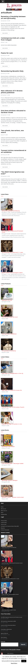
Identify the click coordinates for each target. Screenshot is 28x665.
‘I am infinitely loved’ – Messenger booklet (12, 463)
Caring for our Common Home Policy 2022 (10, 526)
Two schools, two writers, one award (12, 131)
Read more (5, 33)
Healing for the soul (7, 300)
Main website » (10, 653)
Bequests (3, 528)
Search (3, 641)
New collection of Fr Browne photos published (11, 92)
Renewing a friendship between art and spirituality (13, 17)
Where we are (4, 510)
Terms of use (3, 524)
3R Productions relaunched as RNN (8, 621)
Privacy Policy (4, 520)
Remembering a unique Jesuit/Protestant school (12, 231)
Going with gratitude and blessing (11, 210)
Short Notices (4, 637)
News (2, 512)
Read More (14, 663)
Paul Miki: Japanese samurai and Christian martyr (11, 617)
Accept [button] (23, 661)
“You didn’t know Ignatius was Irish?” (12, 173)
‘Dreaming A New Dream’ (8, 446)
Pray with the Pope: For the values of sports (13, 407)
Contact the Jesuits (5, 529)
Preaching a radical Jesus (6, 629)
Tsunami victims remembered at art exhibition (13, 151)
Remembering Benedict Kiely (12, 71)
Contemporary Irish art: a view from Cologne (13, 39)
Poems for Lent (7, 53)
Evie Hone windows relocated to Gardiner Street (13, 111)
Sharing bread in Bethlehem (9, 334)
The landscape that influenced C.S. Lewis (12, 252)
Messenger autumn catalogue (9, 480)
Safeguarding (4, 514)
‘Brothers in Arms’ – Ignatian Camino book (13, 497)
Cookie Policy (4, 522)
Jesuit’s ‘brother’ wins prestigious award (12, 272)
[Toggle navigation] (3, 1)
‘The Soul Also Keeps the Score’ (10, 317)
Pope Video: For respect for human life (12, 390)
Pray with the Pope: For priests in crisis (12, 424)
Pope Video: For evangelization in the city (12, 373)
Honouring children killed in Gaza (9, 610)
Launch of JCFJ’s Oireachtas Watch (8, 625)
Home (2, 506)
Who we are (3, 508)
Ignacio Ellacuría (4, 633)
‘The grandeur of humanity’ (9, 351)
